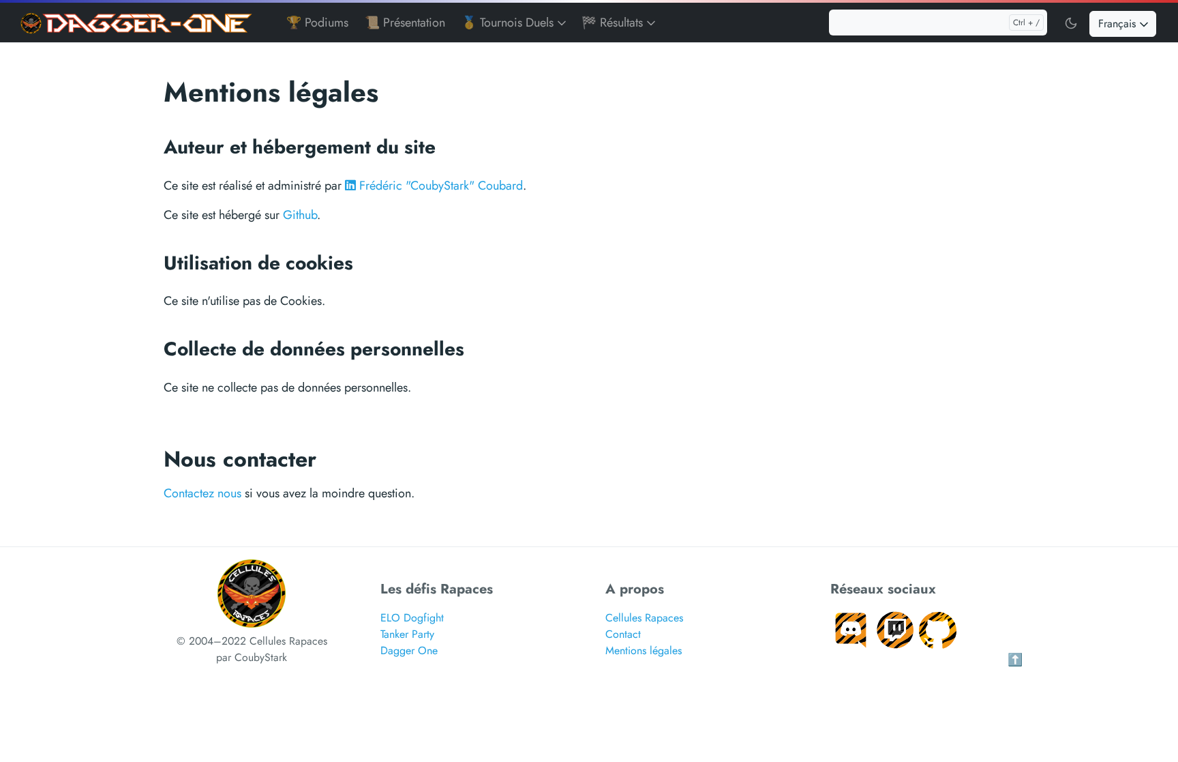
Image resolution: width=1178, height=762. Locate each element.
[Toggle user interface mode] (1071, 22)
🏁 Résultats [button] (614, 22)
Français (1118, 23)
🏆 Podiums (317, 22)
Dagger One (409, 650)
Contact (623, 634)
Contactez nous (202, 493)
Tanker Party (407, 634)
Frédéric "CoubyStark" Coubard (439, 185)
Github (300, 215)
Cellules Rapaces (644, 618)
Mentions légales (643, 650)
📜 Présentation (405, 22)
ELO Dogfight (412, 618)
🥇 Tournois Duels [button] (509, 22)
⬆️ (1015, 660)
